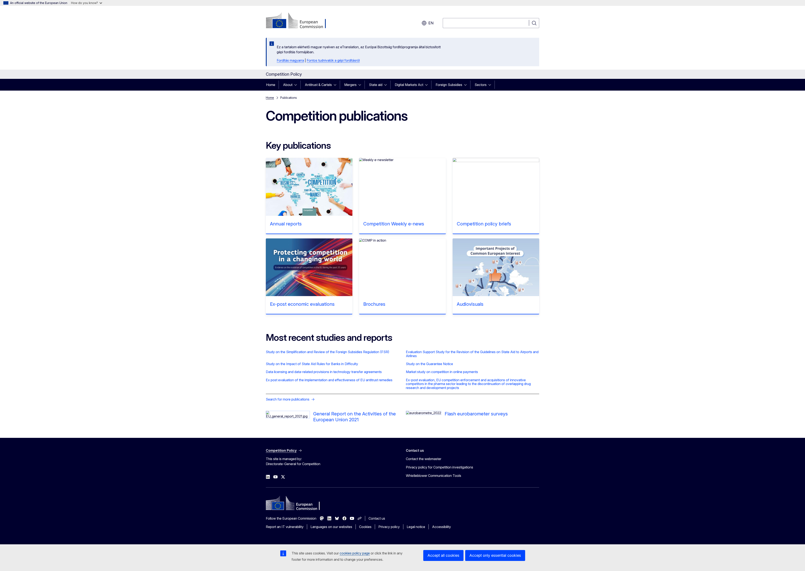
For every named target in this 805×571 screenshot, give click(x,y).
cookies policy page (355, 553)
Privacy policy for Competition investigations (439, 467)
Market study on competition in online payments (442, 372)
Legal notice (416, 527)
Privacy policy (389, 527)
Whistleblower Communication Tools (433, 475)
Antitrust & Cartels (318, 85)
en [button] (431, 23)
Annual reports (286, 223)
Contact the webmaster (423, 459)
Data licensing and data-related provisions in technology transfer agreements (324, 372)
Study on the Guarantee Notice (429, 364)
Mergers (350, 85)
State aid (375, 85)
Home (270, 85)
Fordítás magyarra (290, 60)
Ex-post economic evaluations (302, 304)
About (287, 85)
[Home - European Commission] (300, 21)
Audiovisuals (470, 304)
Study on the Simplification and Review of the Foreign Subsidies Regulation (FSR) (327, 352)
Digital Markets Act (409, 85)
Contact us (377, 518)
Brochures (374, 304)
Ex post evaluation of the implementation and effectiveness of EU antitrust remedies (329, 380)
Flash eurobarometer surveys (476, 413)
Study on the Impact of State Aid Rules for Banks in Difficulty (312, 364)
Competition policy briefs (484, 223)
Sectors (481, 85)
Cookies (365, 527)
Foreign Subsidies (449, 85)
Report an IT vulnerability (285, 527)
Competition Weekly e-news (393, 223)
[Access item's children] (296, 85)
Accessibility (441, 527)
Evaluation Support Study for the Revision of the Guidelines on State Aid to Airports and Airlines (472, 354)
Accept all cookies (443, 555)
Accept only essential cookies (495, 555)
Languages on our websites (331, 527)
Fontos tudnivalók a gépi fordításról (333, 60)
